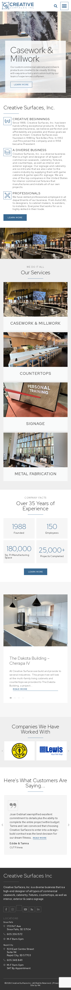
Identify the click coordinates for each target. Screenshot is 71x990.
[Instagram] (12, 909)
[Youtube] (25, 909)
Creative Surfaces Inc (27, 875)
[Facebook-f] (6, 909)
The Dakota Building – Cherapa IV (29, 661)
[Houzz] (32, 909)
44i (38, 985)
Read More (20, 689)
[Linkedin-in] (38, 909)
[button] (56, 6)
